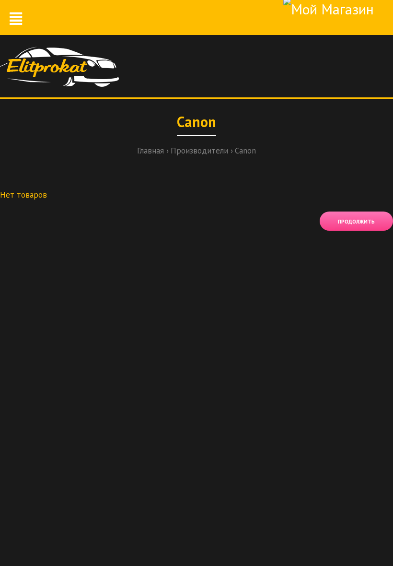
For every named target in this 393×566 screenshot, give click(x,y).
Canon (245, 150)
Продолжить (356, 221)
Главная (150, 150)
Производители (199, 150)
